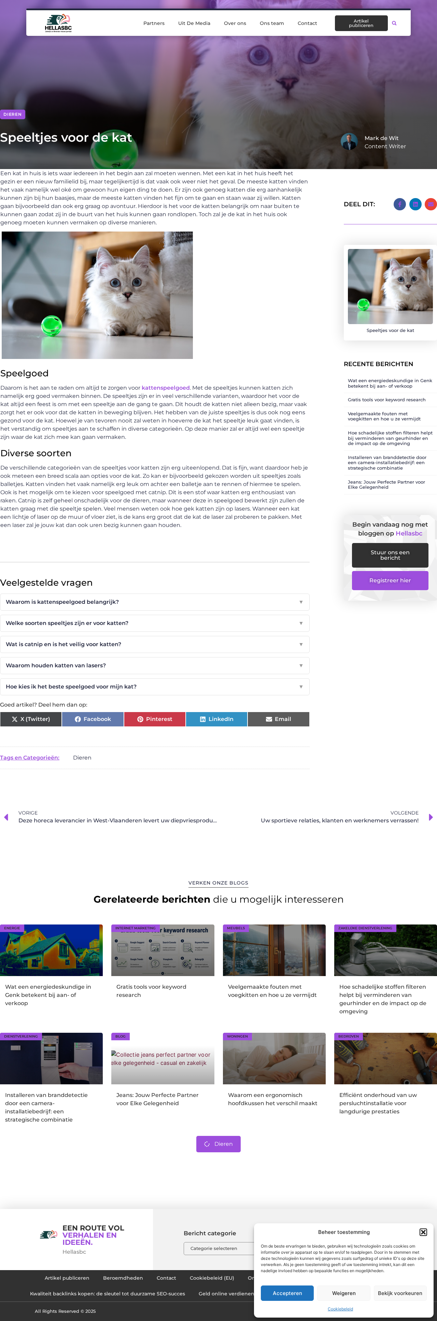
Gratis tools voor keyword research (387, 399)
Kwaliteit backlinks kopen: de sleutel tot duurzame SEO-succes (107, 1294)
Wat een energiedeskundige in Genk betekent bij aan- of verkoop (390, 383)
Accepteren (287, 1293)
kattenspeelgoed (166, 388)
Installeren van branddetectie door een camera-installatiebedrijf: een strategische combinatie (387, 463)
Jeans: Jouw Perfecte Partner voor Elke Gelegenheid (386, 484)
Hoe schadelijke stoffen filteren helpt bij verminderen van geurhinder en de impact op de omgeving (390, 438)
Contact (307, 23)
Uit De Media (194, 23)
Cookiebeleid (340, 1308)
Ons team (272, 23)
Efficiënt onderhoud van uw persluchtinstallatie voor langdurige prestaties (378, 1103)
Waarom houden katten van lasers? (155, 665)
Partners (154, 23)
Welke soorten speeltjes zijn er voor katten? (155, 623)
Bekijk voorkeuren (400, 1293)
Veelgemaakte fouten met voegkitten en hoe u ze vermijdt (384, 416)
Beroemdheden (123, 1278)
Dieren (12, 114)
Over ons (235, 23)
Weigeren (344, 1293)
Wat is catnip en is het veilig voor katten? (155, 644)
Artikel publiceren (67, 1278)
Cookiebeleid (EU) (212, 1278)
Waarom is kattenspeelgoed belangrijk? (155, 602)
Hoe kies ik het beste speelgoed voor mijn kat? (155, 686)
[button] (423, 1232)
